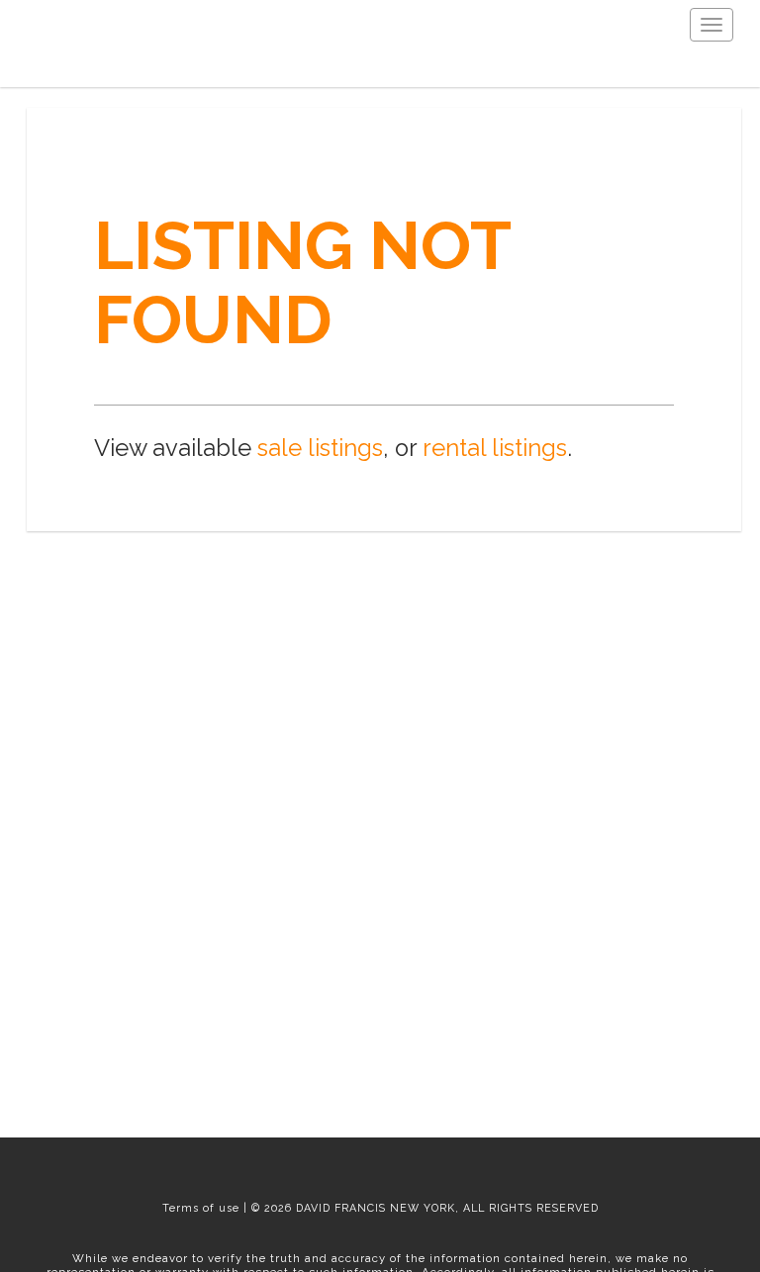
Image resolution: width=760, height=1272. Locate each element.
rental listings (495, 448)
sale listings (320, 448)
